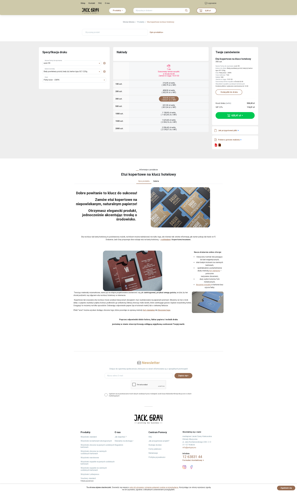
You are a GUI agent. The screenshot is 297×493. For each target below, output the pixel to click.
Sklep (83, 3)
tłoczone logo (164, 310)
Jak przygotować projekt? (158, 441)
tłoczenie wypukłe (203, 285)
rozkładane (165, 239)
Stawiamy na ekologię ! (124, 441)
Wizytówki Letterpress (90, 474)
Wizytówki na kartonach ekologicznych (96, 441)
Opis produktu (156, 32)
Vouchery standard (88, 478)
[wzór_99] (216, 145)
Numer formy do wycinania (53, 60)
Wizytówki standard (89, 437)
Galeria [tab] (156, 181)
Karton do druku (50, 69)
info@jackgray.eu (189, 447)
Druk (46, 77)
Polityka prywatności (156, 457)
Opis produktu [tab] (144, 181)
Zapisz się (182, 376)
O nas (107, 3)
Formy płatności (154, 449)
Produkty (140, 22)
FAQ (100, 3)
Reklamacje (153, 453)
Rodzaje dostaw (155, 445)
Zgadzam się (286, 488)
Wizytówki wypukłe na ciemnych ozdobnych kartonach (94, 469)
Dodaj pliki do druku (229, 92)
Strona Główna (128, 22)
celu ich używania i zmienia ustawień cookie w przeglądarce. (154, 487)
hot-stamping (214, 271)
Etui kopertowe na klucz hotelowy (160, 22)
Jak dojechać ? (121, 437)
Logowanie (211, 3)
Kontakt (92, 3)
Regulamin (119, 445)
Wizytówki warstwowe (90, 457)
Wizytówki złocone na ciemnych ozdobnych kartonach (94, 452)
